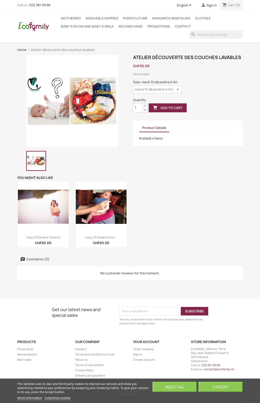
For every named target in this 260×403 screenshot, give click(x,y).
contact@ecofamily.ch (219, 369)
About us (81, 360)
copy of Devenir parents (43, 237)
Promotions (158, 26)
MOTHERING (71, 18)
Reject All (174, 387)
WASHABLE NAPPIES (102, 18)
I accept (220, 387)
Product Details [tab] (154, 128)
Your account (146, 342)
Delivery (80, 349)
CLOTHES (203, 18)
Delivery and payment (90, 375)
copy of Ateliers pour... (101, 237)
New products (27, 354)
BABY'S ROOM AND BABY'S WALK (87, 26)
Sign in (137, 354)
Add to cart (167, 107)
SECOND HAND (130, 26)
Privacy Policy (84, 370)
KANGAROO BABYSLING (171, 18)
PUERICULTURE (135, 18)
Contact (183, 26)
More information (29, 398)
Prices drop (25, 349)
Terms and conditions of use (95, 354)
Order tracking (143, 349)
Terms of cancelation (89, 365)
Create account (144, 360)
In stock (145, 138)
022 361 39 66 (39, 5)
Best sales (24, 360)
